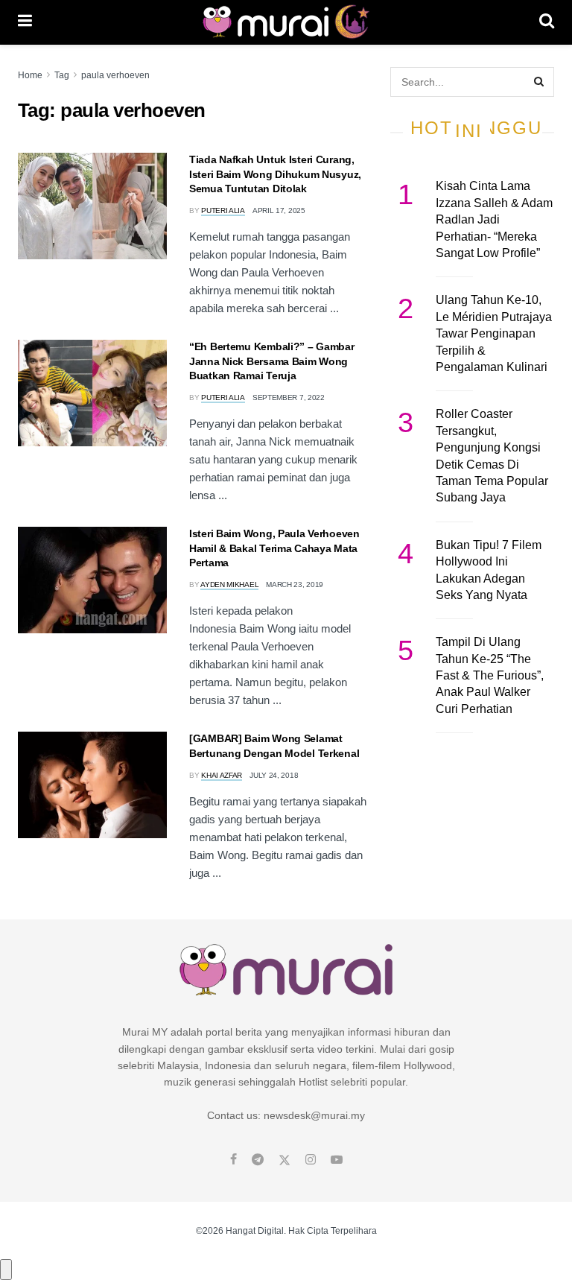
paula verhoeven (115, 75)
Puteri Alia (223, 210)
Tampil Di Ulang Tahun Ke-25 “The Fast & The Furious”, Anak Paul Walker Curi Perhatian (490, 675)
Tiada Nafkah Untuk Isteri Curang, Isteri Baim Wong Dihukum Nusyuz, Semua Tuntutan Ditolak (275, 173)
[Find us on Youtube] (337, 1160)
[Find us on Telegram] (258, 1160)
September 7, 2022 (288, 397)
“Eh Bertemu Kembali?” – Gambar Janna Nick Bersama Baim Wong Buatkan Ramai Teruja (272, 360)
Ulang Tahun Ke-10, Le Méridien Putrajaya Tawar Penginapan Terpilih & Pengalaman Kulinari (494, 333)
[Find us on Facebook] (233, 1160)
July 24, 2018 (274, 775)
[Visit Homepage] (285, 22)
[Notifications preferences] (6, 1269)
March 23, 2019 (294, 584)
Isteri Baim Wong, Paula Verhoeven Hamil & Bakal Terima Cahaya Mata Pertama (274, 547)
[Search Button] (546, 22)
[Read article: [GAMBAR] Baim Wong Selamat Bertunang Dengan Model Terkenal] (92, 785)
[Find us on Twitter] (284, 1160)
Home (30, 75)
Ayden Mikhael (229, 584)
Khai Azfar (221, 775)
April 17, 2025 (278, 210)
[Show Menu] (25, 22)
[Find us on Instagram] (310, 1160)
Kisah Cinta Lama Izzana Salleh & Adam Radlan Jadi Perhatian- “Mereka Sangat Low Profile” (494, 219)
